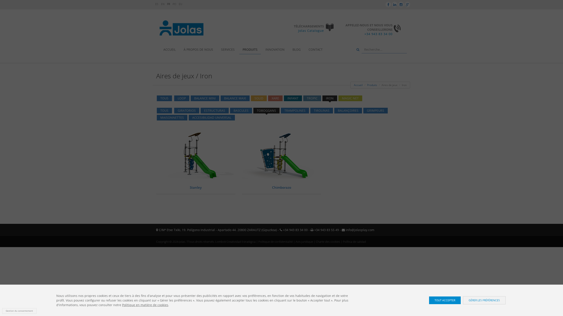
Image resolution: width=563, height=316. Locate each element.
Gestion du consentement (19, 310)
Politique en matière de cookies (145, 305)
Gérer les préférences (484, 300)
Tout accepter (445, 300)
